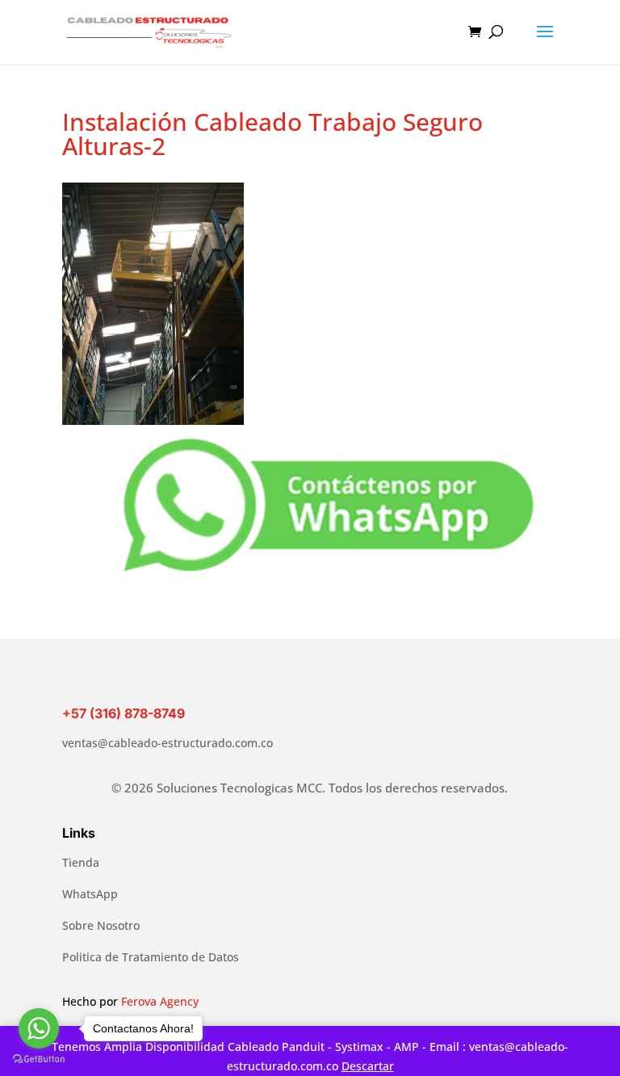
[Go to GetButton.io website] (39, 1059)
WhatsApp (90, 894)
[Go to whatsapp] (39, 1028)
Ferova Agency (160, 1001)
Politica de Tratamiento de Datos (150, 957)
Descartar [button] (367, 1066)
